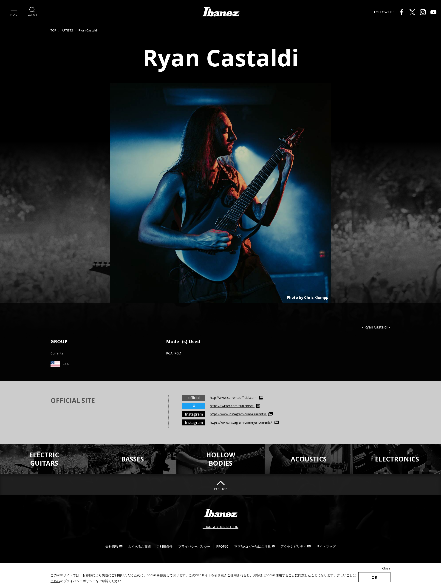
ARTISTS (67, 30)
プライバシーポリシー (194, 546)
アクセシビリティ (294, 546)
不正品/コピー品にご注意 (253, 546)
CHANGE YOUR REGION (220, 527)
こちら (55, 581)
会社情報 (112, 546)
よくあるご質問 (139, 546)
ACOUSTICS (309, 459)
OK (374, 577)
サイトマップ (326, 546)
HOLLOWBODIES (220, 458)
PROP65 (222, 546)
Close (386, 568)
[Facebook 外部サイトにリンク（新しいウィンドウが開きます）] (402, 12)
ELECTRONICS (397, 459)
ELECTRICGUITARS (44, 458)
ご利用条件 (164, 546)
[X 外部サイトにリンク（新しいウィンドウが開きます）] (412, 12)
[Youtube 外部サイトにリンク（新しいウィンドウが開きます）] (433, 12)
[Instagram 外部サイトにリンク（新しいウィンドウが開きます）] (423, 12)
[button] (13, 11)
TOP (53, 30)
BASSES (132, 459)
